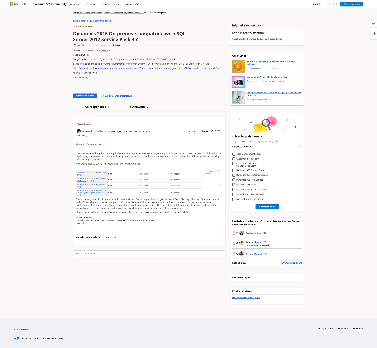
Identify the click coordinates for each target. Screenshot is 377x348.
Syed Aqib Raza (253, 233)
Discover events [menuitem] (109, 4)
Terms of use (342, 328)
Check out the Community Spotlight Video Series (257, 38)
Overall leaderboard (292, 262)
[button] (316, 4)
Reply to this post (85, 95)
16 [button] (266, 254)
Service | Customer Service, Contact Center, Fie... (124, 12)
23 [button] (265, 242)
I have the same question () (117, 95)
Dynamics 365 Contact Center (250, 170)
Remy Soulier (103, 51)
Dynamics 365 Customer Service (252, 175)
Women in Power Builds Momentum (268, 77)
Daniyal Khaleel (253, 242)
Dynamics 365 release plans (246, 297)
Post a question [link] (352, 4)
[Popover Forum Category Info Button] (276, 141)
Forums (99, 12)
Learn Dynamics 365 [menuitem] (130, 4)
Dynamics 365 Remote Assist (250, 194)
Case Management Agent (248, 154)
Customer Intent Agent (247, 159)
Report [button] (118, 45)
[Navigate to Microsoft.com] (18, 4)
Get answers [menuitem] (92, 4)
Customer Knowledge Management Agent (247, 164)
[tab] (95, 108)
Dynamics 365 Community (50, 4)
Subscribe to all (267, 206)
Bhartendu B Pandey (92, 131)
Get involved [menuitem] (75, 4)
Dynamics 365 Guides (247, 184)
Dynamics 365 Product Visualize (252, 189)
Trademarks (357, 328)
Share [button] (106, 45)
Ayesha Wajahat (254, 254)
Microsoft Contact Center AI (250, 199)
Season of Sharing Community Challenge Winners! (271, 63)
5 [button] (110, 51)
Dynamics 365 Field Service (249, 180)
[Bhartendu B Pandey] (78, 131)
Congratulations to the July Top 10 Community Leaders (274, 93)
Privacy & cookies (325, 328)
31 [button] (265, 233)
